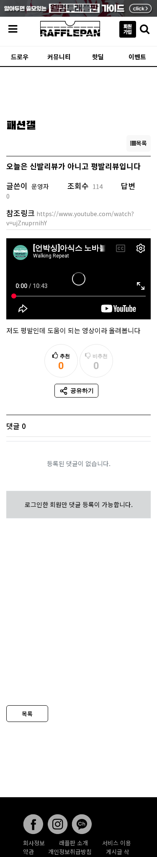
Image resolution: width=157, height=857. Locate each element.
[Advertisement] (78, 90)
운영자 (40, 186)
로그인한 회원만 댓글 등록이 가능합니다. (79, 504)
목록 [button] (141, 143)
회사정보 (34, 843)
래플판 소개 (73, 843)
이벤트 (137, 56)
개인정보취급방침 (70, 851)
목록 (27, 713)
